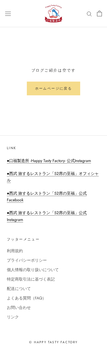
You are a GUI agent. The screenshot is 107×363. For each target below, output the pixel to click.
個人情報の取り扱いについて (33, 270)
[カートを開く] (99, 13)
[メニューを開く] (8, 13)
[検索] (89, 13)
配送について (19, 288)
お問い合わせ (19, 307)
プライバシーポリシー (27, 260)
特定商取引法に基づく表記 (31, 279)
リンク (13, 317)
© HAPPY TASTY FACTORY (53, 342)
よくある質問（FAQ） (26, 298)
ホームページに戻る (53, 88)
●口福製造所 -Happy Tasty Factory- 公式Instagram (49, 160)
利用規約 (15, 251)
